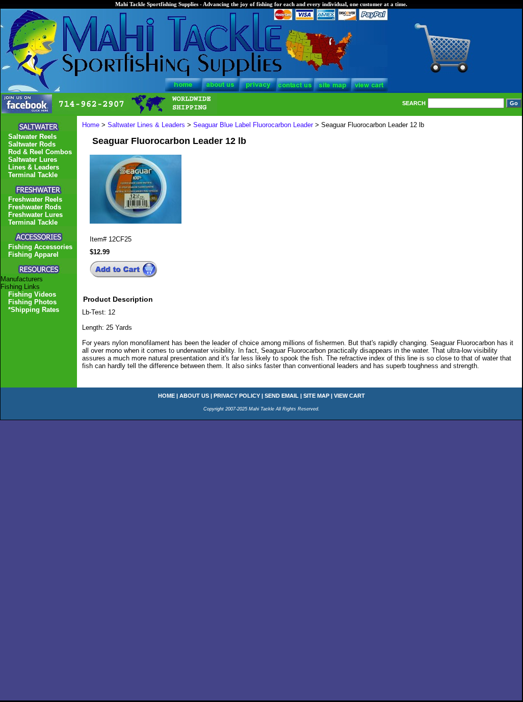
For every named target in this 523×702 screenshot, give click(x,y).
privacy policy (237, 396)
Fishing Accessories (40, 247)
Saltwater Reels (32, 136)
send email (282, 396)
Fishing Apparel (33, 254)
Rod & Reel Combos (40, 152)
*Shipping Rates (33, 309)
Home (90, 125)
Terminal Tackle (33, 175)
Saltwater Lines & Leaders (146, 125)
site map (316, 396)
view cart (349, 396)
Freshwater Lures (35, 215)
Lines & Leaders (33, 167)
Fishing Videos (32, 294)
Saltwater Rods (32, 144)
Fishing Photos (32, 302)
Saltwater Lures (32, 159)
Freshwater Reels (35, 199)
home (166, 396)
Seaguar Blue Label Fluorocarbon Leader (254, 125)
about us (194, 396)
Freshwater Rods (34, 207)
